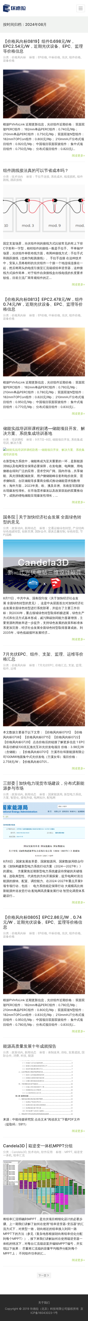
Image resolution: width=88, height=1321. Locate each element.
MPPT (68, 1152)
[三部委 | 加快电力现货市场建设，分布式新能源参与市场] (44, 829)
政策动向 (17, 528)
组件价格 (75, 57)
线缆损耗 (70, 176)
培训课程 (17, 439)
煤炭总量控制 (56, 531)
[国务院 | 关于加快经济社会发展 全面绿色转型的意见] (44, 566)
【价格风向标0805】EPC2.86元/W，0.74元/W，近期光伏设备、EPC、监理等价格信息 (42, 922)
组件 (6, 668)
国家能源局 (55, 794)
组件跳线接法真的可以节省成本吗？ (36, 170)
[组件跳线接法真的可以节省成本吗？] (44, 212)
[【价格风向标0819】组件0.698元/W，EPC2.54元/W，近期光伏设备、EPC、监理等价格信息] (44, 92)
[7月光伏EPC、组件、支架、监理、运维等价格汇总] (44, 700)
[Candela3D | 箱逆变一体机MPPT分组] (44, 1187)
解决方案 (16, 442)
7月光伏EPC (46, 665)
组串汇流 (19, 1155)
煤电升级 (26, 797)
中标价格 (54, 57)
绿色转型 (72, 531)
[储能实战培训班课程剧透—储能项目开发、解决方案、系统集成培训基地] (44, 452)
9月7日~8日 (43, 439)
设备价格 (9, 60)
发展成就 (74, 1052)
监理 (78, 665)
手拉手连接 (42, 176)
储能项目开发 (61, 439)
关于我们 (44, 1302)
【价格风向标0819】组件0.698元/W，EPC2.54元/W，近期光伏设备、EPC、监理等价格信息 (43, 46)
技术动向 (17, 176)
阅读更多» (78, 155)
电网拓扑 (39, 797)
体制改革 (54, 1052)
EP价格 (42, 57)
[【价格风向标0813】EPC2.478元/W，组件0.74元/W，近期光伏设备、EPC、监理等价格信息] (44, 350)
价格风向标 (19, 57)
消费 (16, 1055)
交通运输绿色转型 (59, 528)
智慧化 (14, 797)
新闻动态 (30, 528)
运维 (13, 668)
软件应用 (47, 1152)
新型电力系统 (72, 794)
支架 (71, 665)
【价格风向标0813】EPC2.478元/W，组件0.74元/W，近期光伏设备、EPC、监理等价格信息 (43, 304)
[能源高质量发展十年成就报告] (44, 1087)
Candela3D (19, 1152)
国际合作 (40, 531)
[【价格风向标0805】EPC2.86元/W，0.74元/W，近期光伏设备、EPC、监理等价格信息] (44, 968)
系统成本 (56, 176)
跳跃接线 (16, 179)
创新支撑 (27, 531)
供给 (64, 1052)
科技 (23, 1055)
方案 (6, 797)
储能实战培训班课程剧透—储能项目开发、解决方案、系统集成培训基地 (44, 431)
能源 (31, 1055)
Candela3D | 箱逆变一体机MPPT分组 (38, 1145)
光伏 (65, 57)
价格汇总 (61, 665)
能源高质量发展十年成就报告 (29, 1046)
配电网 (51, 797)
